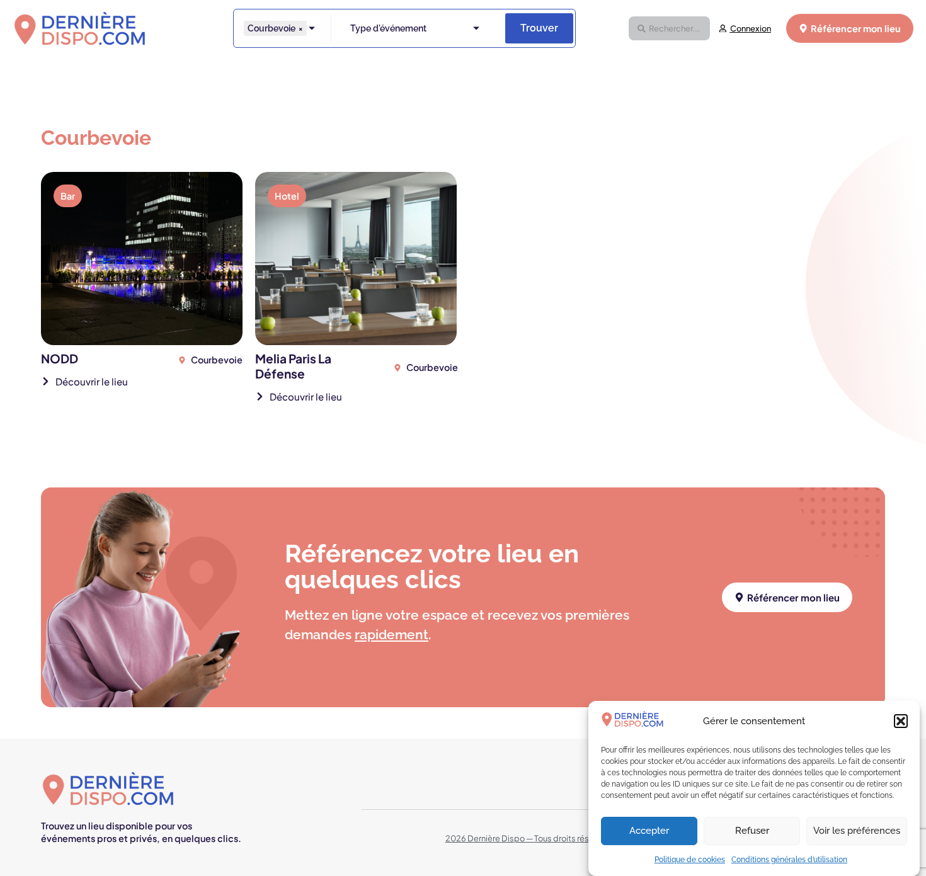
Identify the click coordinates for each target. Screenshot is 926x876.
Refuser (752, 831)
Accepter (649, 831)
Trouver (539, 28)
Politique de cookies (689, 859)
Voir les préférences (856, 831)
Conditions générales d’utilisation (789, 859)
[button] (901, 721)
